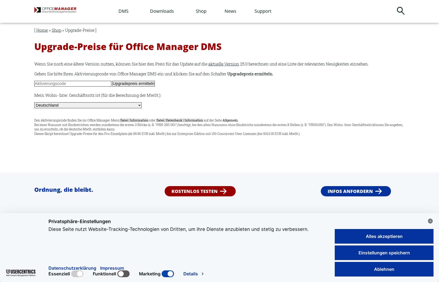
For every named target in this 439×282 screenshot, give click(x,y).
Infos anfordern (350, 191)
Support (262, 11)
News (230, 11)
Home (42, 30)
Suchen (401, 11)
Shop (201, 11)
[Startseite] (67, 11)
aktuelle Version (223, 64)
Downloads (162, 11)
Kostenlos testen (194, 191)
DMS (123, 11)
